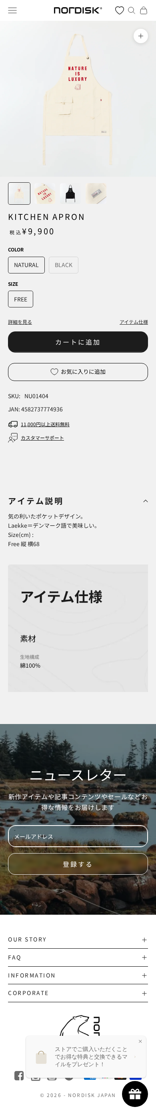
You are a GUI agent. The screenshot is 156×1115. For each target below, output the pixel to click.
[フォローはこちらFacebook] (19, 1076)
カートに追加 (77, 342)
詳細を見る (20, 321)
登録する (78, 864)
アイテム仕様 (134, 321)
